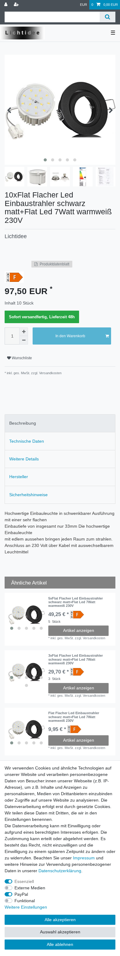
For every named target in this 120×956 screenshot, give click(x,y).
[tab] (60, 423)
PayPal (21, 894)
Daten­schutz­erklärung (59, 870)
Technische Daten (26, 441)
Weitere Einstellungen (26, 907)
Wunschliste (21, 358)
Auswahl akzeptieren (60, 931)
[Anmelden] (6, 4)
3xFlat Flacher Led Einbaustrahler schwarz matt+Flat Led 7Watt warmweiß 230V (75, 659)
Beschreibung (22, 423)
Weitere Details (24, 458)
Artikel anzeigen (78, 630)
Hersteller (18, 476)
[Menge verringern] (23, 340)
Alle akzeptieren (60, 919)
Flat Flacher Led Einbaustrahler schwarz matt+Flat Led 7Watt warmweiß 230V (73, 716)
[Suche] (107, 17)
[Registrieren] (17, 4)
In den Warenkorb (70, 336)
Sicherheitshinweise (28, 494)
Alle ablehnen (60, 944)
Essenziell (24, 881)
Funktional (24, 900)
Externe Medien (29, 887)
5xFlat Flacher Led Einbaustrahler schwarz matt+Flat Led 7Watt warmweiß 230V (75, 602)
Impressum (84, 857)
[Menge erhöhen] (23, 331)
